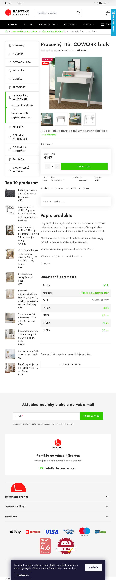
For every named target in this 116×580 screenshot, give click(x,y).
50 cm (105, 330)
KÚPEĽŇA (18, 127)
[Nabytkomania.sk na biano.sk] (45, 545)
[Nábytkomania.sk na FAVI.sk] (66, 545)
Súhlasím (93, 567)
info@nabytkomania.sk (61, 468)
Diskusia (58, 201)
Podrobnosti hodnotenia (78, 50)
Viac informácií (49, 134)
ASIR (97, 180)
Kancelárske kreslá (20, 113)
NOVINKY (18, 54)
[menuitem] (13, 24)
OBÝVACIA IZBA (22, 62)
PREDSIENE (19, 87)
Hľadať (78, 13)
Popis (45, 201)
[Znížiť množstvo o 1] (47, 166)
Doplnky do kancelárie (22, 117)
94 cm (105, 315)
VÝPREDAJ (18, 45)
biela (106, 307)
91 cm (106, 322)
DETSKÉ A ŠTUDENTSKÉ (20, 137)
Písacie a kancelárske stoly (23, 107)
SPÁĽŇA (17, 79)
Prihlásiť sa (91, 416)
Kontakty (9, 3)
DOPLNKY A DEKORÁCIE (20, 149)
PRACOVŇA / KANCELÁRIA (20, 97)
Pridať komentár (70, 364)
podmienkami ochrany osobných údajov (55, 424)
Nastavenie (23, 575)
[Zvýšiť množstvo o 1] (57, 166)
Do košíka (84, 166)
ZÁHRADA (18, 159)
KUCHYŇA (18, 70)
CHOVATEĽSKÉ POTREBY (21, 169)
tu (75, 568)
